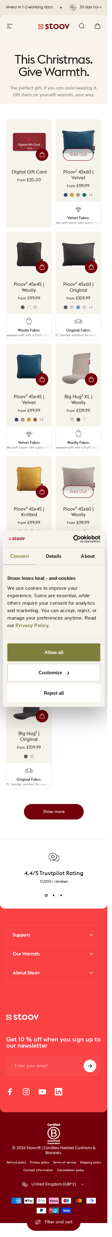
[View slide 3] (61, 895)
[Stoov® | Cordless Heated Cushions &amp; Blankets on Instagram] (26, 1091)
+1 (91, 195)
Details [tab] (53, 556)
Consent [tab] (19, 556)
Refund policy (16, 1162)
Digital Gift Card (29, 172)
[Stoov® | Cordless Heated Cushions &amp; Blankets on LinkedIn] (58, 1091)
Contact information (38, 1170)
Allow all (53, 652)
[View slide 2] (54, 895)
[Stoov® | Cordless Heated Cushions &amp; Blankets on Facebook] (10, 1091)
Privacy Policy (32, 625)
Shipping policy (90, 1162)
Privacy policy (39, 1162)
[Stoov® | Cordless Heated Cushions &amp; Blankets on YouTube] (42, 1091)
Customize (50, 672)
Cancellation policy (70, 1170)
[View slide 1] (46, 895)
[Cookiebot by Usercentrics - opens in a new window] (75, 539)
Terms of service (64, 1162)
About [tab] (88, 556)
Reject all (54, 692)
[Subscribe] (90, 1066)
